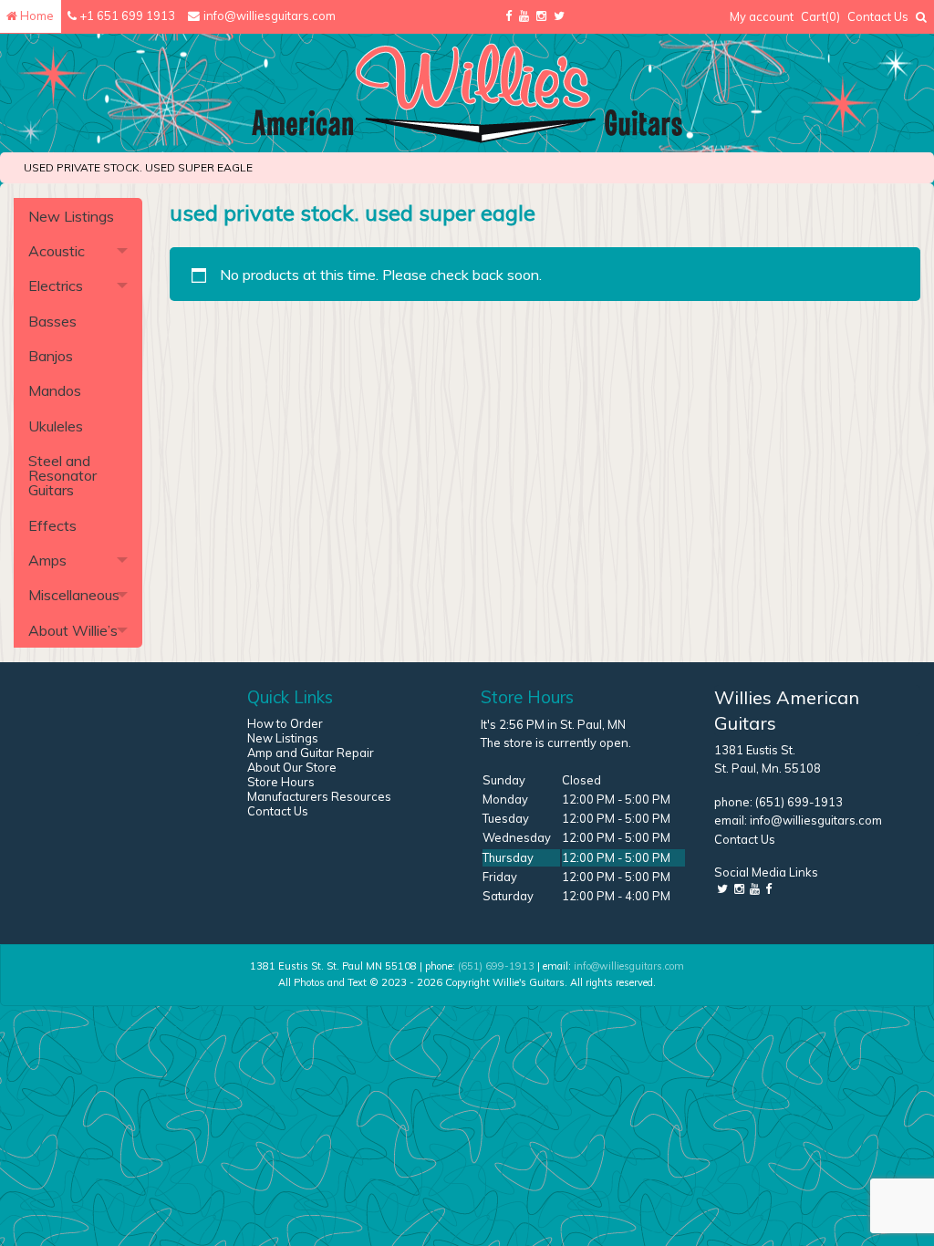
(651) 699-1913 (799, 801)
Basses (52, 321)
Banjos (50, 356)
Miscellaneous (73, 595)
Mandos (54, 390)
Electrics (55, 285)
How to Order (285, 723)
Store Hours (281, 781)
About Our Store (292, 767)
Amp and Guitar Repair (310, 752)
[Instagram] (541, 16)
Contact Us (877, 16)
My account (762, 16)
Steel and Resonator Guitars (62, 475)
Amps (47, 560)
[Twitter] (559, 16)
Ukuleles (55, 426)
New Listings (71, 216)
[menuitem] (761, 17)
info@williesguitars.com (816, 820)
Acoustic (56, 251)
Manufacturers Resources (319, 796)
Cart (820, 16)
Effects (52, 525)
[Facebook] (508, 16)
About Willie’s (73, 630)
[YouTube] (524, 16)
